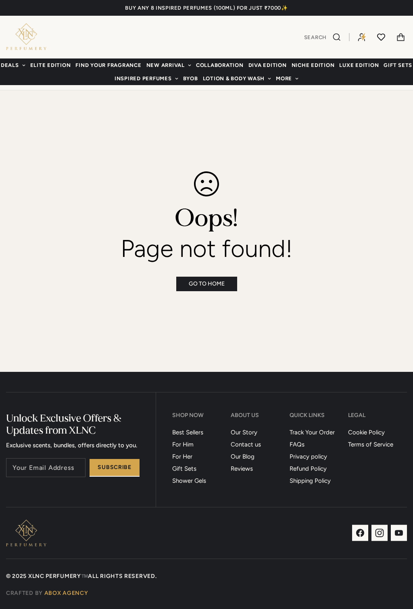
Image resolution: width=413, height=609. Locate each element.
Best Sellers (187, 432)
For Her (182, 456)
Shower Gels (189, 480)
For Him (183, 444)
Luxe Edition (359, 65)
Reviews (242, 468)
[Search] (338, 37)
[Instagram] (379, 533)
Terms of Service (370, 444)
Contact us (246, 444)
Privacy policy (308, 456)
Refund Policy (308, 468)
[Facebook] (360, 533)
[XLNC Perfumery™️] (26, 37)
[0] (400, 37)
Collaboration (220, 65)
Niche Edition (313, 65)
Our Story (244, 432)
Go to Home (207, 283)
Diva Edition (267, 65)
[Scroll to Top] (397, 565)
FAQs (297, 444)
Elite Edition (50, 65)
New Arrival (165, 65)
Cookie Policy (366, 432)
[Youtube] (399, 533)
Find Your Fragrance (108, 65)
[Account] (362, 37)
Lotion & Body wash (234, 78)
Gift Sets (184, 468)
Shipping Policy (310, 480)
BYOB (190, 78)
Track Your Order (312, 432)
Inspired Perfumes (143, 78)
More (284, 78)
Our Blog (242, 456)
